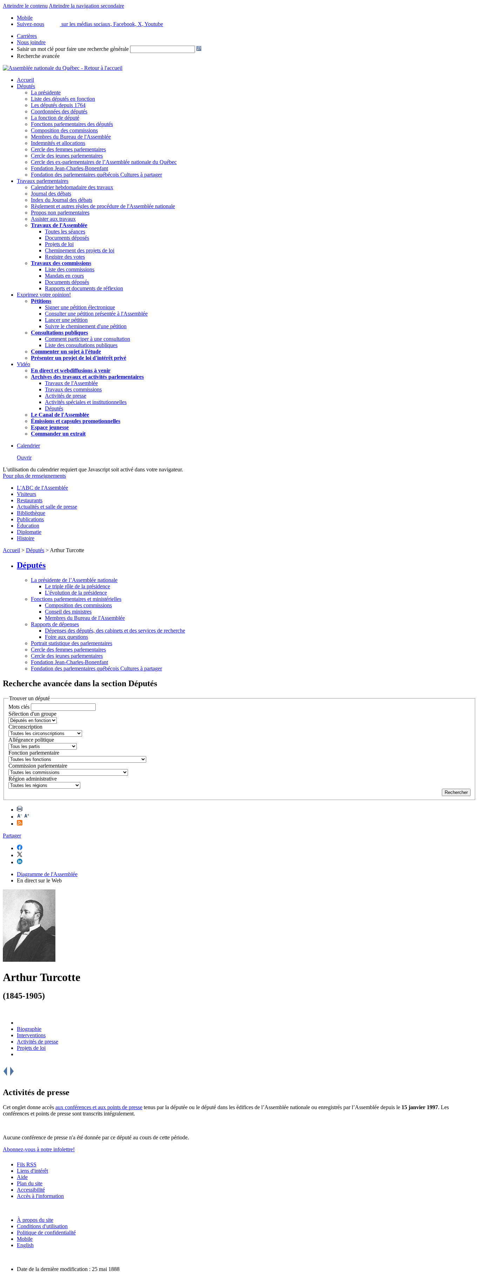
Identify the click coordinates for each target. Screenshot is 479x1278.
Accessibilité (31, 1190)
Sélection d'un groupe (32, 714)
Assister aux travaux (53, 219)
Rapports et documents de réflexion (84, 288)
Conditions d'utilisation (42, 1226)
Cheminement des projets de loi (79, 250)
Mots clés (18, 707)
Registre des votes (65, 257)
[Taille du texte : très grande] (26, 817)
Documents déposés (67, 238)
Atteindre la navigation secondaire (86, 6)
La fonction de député (55, 118)
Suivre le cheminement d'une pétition (86, 326)
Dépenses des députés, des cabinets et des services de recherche (115, 631)
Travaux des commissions (61, 263)
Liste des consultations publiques (81, 345)
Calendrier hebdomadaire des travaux (72, 187)
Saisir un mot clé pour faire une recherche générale (73, 49)
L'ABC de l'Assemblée (42, 488)
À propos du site (35, 1220)
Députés (26, 86)
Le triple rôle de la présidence (77, 586)
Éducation (28, 526)
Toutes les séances (65, 231)
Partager (12, 836)
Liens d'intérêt (32, 1171)
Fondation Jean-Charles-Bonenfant (69, 168)
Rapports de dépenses (55, 624)
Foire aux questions (66, 637)
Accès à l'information (40, 1196)
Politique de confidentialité (46, 1233)
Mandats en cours (64, 276)
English (25, 1245)
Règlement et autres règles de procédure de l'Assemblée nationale (103, 206)
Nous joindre (31, 42)
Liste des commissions (69, 269)
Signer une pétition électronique (80, 307)
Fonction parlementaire (33, 753)
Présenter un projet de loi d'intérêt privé (78, 358)
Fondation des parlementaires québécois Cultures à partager (96, 175)
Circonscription (25, 727)
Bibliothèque (31, 513)
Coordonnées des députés (59, 111)
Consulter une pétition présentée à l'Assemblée (96, 314)
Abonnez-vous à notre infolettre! (39, 1149)
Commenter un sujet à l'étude (66, 352)
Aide (22, 1177)
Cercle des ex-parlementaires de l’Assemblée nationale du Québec (104, 162)
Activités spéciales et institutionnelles (86, 402)
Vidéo (23, 364)
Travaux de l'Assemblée (59, 225)
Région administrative (32, 779)
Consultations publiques (59, 333)
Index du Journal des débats (61, 200)
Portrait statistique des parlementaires (71, 643)
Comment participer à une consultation (87, 339)
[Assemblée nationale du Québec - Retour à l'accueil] (62, 68)
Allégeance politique (31, 740)
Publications (30, 519)
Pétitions (41, 301)
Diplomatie (29, 532)
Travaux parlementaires (42, 181)
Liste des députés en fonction (63, 99)
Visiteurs (26, 494)
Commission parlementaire (37, 766)
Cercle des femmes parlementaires (68, 149)
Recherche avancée (38, 56)
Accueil (25, 80)
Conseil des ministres (68, 612)
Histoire (25, 538)
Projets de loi (59, 244)
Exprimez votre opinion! (44, 295)
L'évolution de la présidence (76, 593)
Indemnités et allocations (58, 143)
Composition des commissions (64, 130)
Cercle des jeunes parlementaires (67, 156)
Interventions (31, 1035)
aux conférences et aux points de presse (98, 1107)
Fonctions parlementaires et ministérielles (76, 599)
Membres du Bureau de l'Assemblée (71, 137)
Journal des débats (51, 194)
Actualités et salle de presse (47, 507)
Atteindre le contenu (25, 6)
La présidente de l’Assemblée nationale (74, 580)
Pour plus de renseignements (34, 476)
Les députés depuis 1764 (58, 105)
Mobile (25, 1239)
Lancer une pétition (66, 320)
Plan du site (29, 1183)
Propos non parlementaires (60, 213)
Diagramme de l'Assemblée (47, 874)
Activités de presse (65, 396)
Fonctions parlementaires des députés (72, 124)
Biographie (29, 1029)
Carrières (27, 36)
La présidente (46, 92)
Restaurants (29, 500)
